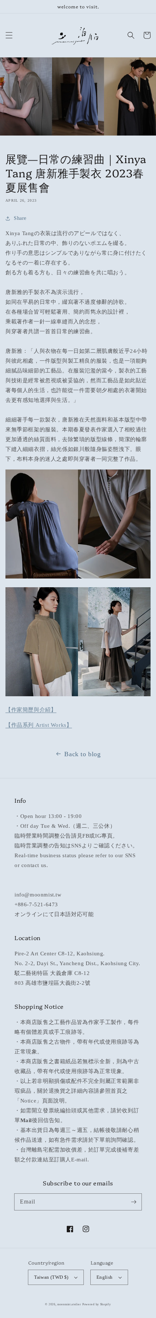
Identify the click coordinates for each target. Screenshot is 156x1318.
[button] (9, 35)
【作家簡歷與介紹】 (30, 710)
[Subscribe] (133, 1202)
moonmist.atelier (69, 1304)
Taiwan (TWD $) (51, 1277)
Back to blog (82, 754)
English (105, 1277)
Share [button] (20, 218)
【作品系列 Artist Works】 (38, 725)
